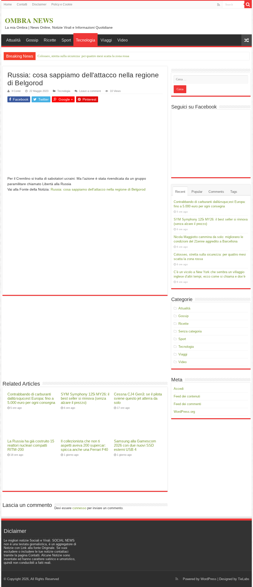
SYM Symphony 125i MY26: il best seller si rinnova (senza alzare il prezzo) (85, 398)
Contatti (22, 4)
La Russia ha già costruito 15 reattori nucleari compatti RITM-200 (30, 445)
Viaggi (106, 40)
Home (8, 4)
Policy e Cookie (61, 4)
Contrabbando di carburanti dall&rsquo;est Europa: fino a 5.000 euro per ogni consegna (31, 398)
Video (122, 40)
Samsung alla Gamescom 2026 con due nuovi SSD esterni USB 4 (135, 445)
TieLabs (243, 579)
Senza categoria (190, 331)
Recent (180, 192)
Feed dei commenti (187, 404)
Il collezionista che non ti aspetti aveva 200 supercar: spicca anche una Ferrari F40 (84, 445)
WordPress (208, 579)
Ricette (50, 40)
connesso (79, 508)
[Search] (248, 4)
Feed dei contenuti (187, 396)
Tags (233, 192)
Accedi (179, 389)
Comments (216, 192)
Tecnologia (85, 40)
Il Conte (16, 90)
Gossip (32, 40)
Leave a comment (90, 90)
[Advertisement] (84, 141)
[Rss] (218, 5)
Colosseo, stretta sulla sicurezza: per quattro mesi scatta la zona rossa (83, 56)
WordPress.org (184, 411)
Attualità (13, 40)
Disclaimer (39, 4)
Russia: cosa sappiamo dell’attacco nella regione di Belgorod (98, 189)
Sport (66, 40)
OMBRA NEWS (29, 20)
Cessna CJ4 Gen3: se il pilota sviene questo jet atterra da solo (138, 398)
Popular (196, 192)
